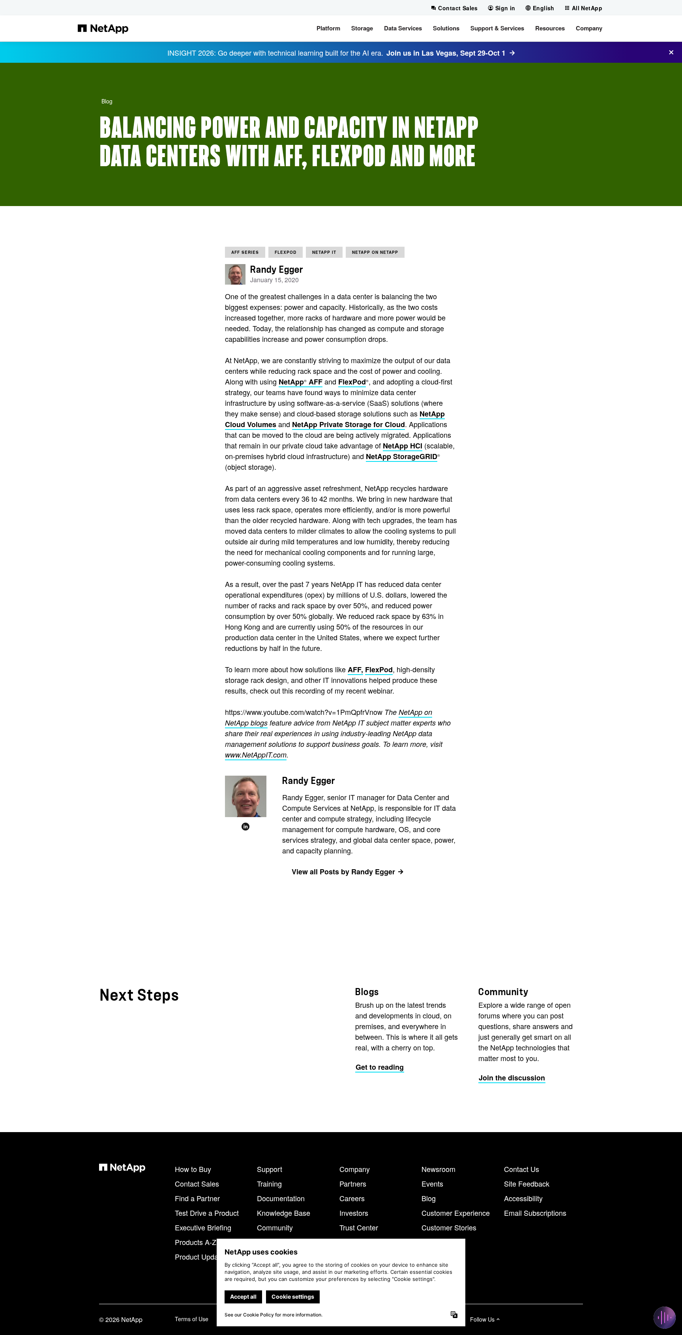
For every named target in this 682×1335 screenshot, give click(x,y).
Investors (353, 1213)
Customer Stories (449, 1227)
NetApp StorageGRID (401, 456)
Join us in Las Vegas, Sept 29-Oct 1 (446, 53)
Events (432, 1183)
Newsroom (438, 1169)
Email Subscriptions (535, 1213)
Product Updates (201, 1256)
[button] (328, 28)
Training (269, 1183)
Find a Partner (197, 1198)
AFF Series (245, 252)
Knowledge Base (283, 1213)
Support (269, 1169)
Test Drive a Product (207, 1213)
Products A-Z (195, 1242)
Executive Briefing (203, 1227)
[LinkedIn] (245, 826)
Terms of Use (191, 1319)
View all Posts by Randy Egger (343, 871)
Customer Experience (456, 1213)
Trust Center (358, 1227)
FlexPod (285, 252)
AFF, (355, 669)
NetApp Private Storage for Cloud (348, 424)
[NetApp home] (103, 28)
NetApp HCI (402, 446)
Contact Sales (197, 1183)
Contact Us (521, 1169)
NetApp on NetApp (375, 252)
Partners (352, 1183)
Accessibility (523, 1198)
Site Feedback (526, 1183)
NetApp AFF (300, 382)
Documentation (281, 1198)
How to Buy (193, 1169)
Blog (106, 101)
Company (354, 1169)
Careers (352, 1198)
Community (275, 1227)
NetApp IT (324, 252)
